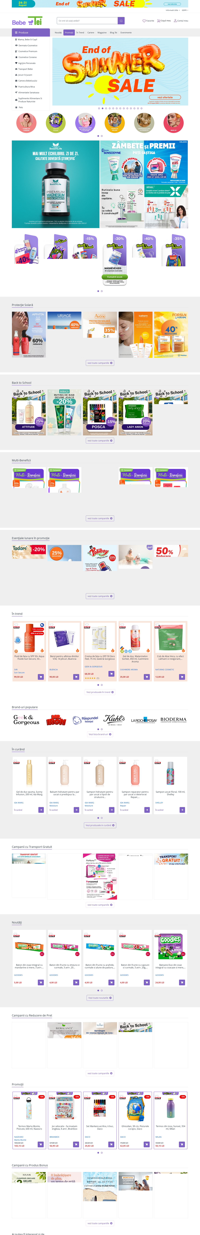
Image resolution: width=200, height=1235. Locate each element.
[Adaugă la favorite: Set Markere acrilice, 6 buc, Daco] (86, 1096)
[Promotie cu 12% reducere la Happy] (136, 568)
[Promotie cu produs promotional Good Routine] (122, 206)
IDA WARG (18, 802)
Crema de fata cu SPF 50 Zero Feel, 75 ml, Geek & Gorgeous (100, 657)
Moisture (54, 805)
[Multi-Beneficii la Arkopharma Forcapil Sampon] (100, 490)
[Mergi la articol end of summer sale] (99, 108)
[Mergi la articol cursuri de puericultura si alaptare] (134, 108)
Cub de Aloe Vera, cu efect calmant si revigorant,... (170, 657)
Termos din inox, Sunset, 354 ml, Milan (170, 1127)
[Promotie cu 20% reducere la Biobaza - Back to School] (64, 412)
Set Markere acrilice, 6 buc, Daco (100, 1127)
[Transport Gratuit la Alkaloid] (100, 876)
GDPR (184, 10)
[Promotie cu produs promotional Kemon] (100, 1195)
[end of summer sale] (100, 3)
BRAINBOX (54, 1137)
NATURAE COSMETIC (164, 669)
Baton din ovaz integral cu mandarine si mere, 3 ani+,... (29, 966)
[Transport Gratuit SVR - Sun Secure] (171, 876)
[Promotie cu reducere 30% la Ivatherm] (136, 335)
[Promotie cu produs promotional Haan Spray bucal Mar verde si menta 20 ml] (29, 1195)
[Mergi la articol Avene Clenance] (141, 108)
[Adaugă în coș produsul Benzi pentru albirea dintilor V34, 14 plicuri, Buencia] (76, 677)
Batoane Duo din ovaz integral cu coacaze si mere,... (170, 966)
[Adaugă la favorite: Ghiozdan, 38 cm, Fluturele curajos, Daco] (121, 1096)
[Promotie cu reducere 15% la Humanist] (171, 1045)
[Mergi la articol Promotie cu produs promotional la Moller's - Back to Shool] (113, 108)
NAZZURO (18, 1137)
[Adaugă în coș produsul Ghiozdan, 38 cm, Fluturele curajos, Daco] (147, 1144)
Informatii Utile (172, 10)
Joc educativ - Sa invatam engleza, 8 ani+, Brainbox (64, 1127)
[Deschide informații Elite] (16, 627)
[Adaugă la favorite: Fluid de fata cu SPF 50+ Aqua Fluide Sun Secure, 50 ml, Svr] (16, 624)
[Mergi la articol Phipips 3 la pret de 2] (131, 108)
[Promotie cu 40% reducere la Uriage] (64, 335)
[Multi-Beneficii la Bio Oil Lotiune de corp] (64, 490)
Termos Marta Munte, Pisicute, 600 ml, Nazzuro (29, 1127)
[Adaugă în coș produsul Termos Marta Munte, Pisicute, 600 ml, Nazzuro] (41, 1144)
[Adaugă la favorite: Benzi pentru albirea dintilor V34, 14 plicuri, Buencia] (51, 624)
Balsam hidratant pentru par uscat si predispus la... (64, 793)
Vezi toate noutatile (98, 997)
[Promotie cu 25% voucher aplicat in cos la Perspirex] (64, 568)
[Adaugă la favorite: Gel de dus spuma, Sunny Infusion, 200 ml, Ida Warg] (15, 761)
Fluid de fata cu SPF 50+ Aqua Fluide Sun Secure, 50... (29, 657)
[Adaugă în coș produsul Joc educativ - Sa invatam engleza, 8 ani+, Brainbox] (76, 1144)
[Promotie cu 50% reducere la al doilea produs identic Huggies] (171, 568)
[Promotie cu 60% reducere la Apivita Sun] (29, 335)
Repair (123, 805)
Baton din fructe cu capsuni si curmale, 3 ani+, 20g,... (135, 966)
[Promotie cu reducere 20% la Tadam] (29, 568)
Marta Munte (20, 1140)
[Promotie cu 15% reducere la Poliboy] (100, 568)
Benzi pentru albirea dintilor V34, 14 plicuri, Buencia (64, 657)
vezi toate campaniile (99, 362)
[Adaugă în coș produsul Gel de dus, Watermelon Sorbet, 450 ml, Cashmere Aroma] (147, 677)
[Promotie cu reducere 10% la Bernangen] (100, 1045)
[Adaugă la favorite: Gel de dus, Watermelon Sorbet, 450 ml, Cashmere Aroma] (122, 624)
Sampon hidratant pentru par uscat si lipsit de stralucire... (100, 794)
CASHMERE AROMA (129, 669)
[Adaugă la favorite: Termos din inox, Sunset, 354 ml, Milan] (156, 1096)
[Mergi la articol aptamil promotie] (120, 108)
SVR (16, 669)
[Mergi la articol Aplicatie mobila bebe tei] (109, 108)
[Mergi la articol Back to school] (102, 108)
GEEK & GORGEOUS (93, 666)
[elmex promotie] (166, 206)
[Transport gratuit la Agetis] (136, 876)
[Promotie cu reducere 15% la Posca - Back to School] (100, 412)
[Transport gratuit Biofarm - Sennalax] (29, 875)
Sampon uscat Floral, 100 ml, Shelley (170, 793)
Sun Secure (19, 672)
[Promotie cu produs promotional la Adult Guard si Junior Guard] (136, 1195)
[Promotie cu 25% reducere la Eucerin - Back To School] (136, 1045)
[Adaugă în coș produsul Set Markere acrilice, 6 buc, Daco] (111, 1144)
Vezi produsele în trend (99, 692)
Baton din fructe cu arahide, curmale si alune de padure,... (100, 966)
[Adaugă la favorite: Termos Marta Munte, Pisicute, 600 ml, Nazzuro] (15, 1096)
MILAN (158, 1137)
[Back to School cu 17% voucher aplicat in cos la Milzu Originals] (171, 412)
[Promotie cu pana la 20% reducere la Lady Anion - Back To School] (136, 412)
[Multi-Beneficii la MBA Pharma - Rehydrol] (136, 490)
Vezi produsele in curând (99, 825)
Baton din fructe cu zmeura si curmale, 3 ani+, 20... (65, 966)
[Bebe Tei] (27, 20)
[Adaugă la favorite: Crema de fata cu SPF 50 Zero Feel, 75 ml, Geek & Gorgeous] (87, 624)
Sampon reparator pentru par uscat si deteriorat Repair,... (135, 794)
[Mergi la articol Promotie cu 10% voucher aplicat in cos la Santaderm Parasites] (124, 108)
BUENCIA (54, 669)
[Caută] (121, 20)
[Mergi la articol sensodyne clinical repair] (117, 108)
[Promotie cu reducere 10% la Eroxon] (29, 1045)
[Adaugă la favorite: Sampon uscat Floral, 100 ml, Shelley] (156, 761)
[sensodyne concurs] (144, 162)
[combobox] (87, 20)
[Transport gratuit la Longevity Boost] (64, 876)
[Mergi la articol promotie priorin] (127, 108)
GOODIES (18, 975)
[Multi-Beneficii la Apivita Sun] (171, 490)
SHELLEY (159, 802)
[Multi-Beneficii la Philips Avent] (29, 490)
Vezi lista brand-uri (99, 734)
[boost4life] (56, 184)
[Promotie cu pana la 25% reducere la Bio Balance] (64, 1045)
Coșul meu (165, 20)
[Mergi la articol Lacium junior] (138, 108)
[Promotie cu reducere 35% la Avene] (100, 335)
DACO (87, 1137)
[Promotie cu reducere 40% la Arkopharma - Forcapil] (171, 335)
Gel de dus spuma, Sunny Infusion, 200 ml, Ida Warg (29, 793)
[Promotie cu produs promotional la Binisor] (64, 1195)
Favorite (150, 20)
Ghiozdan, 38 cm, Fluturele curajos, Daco (135, 1127)
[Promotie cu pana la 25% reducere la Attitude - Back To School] (29, 412)
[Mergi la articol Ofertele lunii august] (106, 108)
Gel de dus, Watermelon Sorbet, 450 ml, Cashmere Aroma (135, 659)
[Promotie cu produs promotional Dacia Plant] (171, 1195)
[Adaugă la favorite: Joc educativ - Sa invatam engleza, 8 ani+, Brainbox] (51, 1096)
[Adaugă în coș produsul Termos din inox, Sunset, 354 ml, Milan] (182, 1144)
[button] (41, 810)
